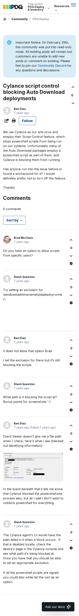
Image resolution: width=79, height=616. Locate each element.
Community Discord (52, 65)
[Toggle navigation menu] (73, 5)
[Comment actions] (71, 263)
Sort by (12, 220)
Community (20, 19)
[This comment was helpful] (71, 240)
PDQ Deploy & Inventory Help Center (5, 19)
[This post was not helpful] (73, 103)
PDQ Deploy (41, 19)
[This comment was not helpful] (71, 256)
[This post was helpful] (73, 87)
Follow (27, 121)
